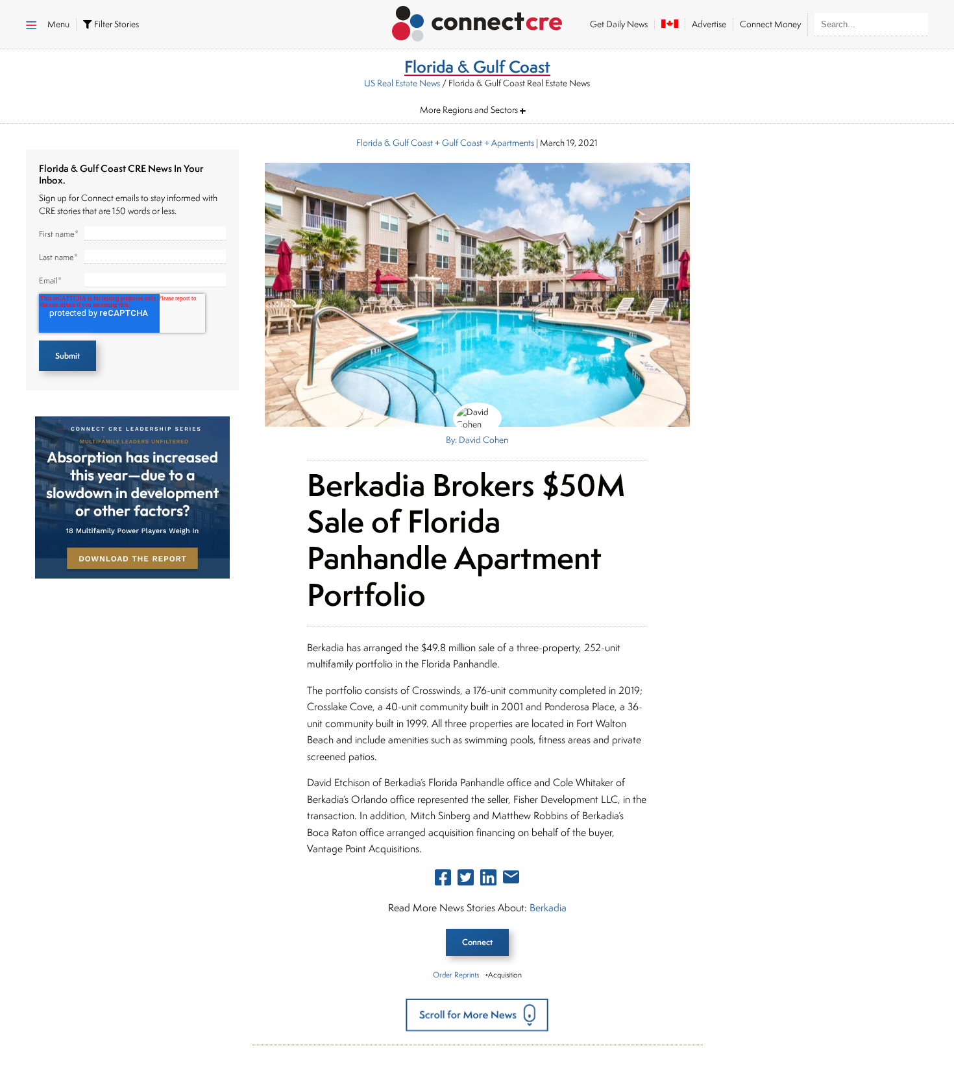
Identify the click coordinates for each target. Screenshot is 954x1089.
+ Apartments (508, 143)
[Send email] (511, 879)
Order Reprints (456, 974)
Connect (477, 942)
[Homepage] (477, 21)
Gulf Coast (462, 143)
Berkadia (548, 908)
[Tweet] (466, 880)
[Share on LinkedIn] (488, 880)
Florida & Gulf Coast (394, 143)
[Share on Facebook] (443, 880)
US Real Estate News (402, 83)
